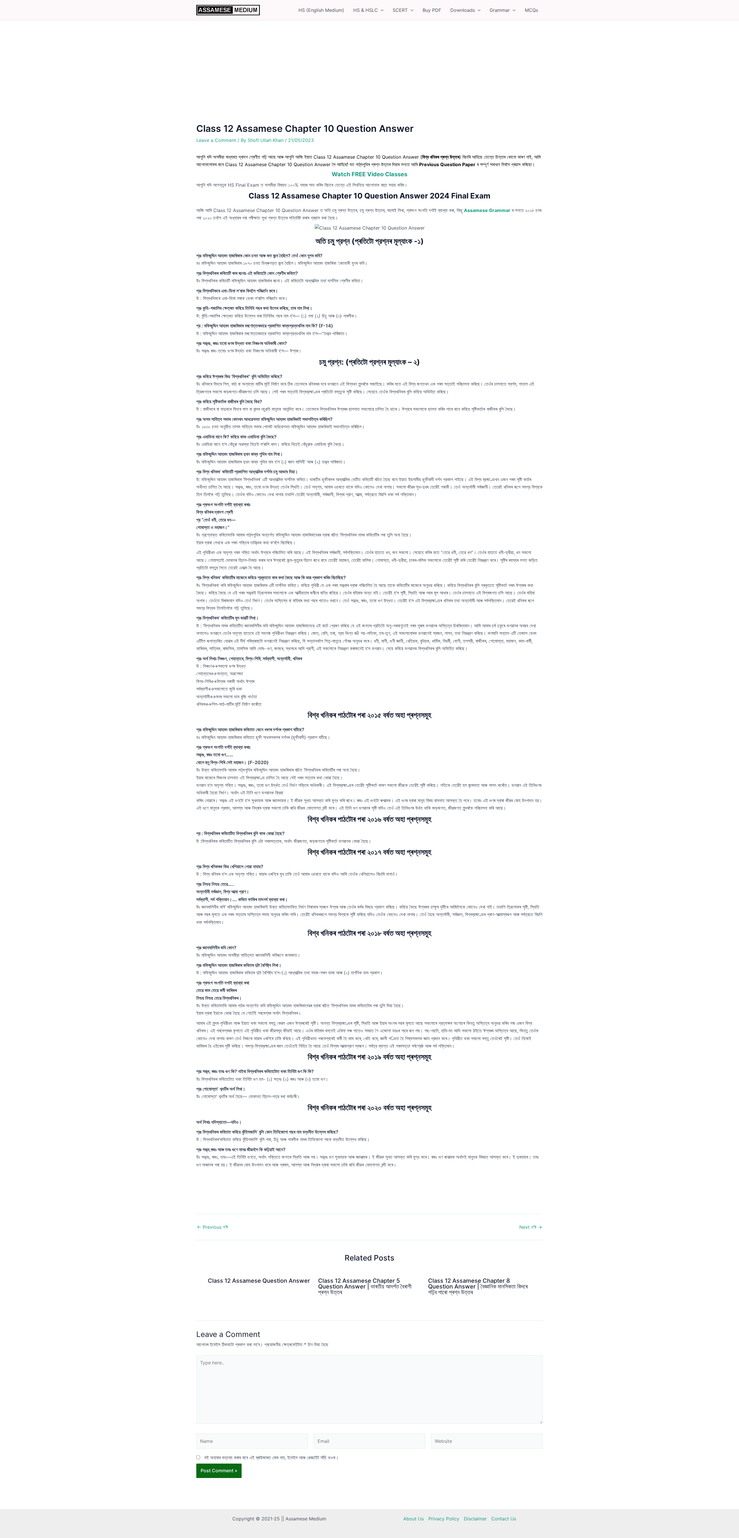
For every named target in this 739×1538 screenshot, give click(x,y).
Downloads (462, 10)
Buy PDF (432, 10)
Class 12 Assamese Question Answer (259, 1280)
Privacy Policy (443, 1519)
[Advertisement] (369, 80)
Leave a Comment (216, 140)
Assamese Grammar (487, 210)
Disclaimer (475, 1519)
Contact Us (503, 1519)
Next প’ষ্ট (530, 1227)
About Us (413, 1519)
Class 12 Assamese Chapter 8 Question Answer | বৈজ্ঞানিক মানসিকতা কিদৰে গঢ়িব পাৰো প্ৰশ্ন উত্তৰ (478, 1286)
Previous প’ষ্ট (212, 1227)
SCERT (400, 10)
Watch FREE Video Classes (369, 174)
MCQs (531, 10)
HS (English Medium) (321, 10)
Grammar (500, 10)
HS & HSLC (365, 10)
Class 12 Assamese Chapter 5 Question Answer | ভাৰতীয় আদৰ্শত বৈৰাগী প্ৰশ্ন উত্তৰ (365, 1286)
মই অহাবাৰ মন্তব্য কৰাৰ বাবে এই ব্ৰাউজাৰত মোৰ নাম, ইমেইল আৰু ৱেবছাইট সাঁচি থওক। (271, 1457)
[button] (381, 10)
